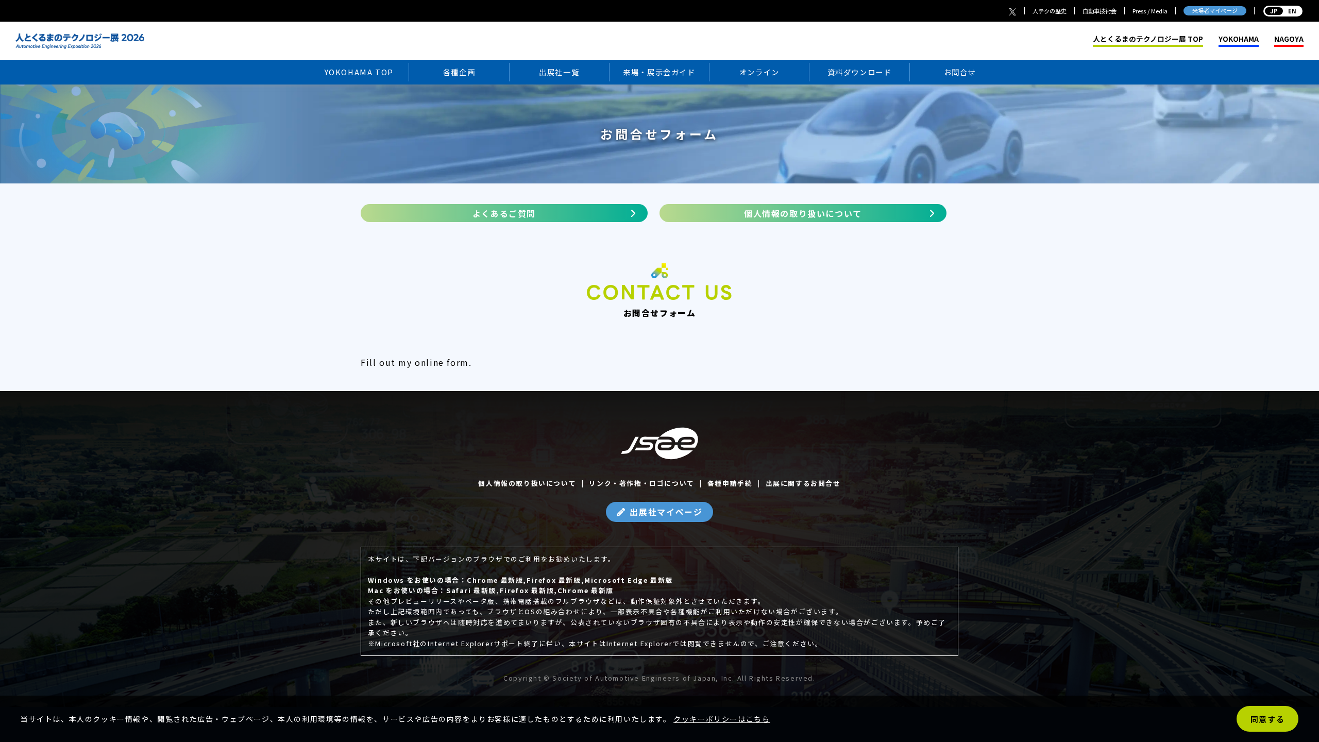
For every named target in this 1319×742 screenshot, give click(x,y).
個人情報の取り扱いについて (803, 213)
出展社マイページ (666, 511)
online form (442, 362)
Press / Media (1150, 11)
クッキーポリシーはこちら (721, 719)
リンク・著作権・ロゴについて (641, 483)
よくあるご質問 (504, 213)
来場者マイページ (1215, 10)
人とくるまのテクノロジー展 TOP (1148, 39)
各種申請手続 (730, 483)
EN (1283, 11)
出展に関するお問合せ (803, 483)
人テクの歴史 (1050, 11)
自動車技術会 (1100, 11)
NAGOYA (1289, 39)
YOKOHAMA (1239, 39)
